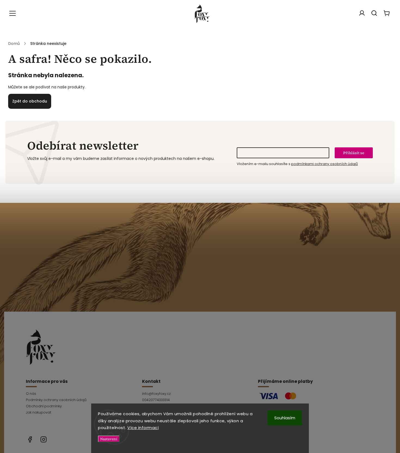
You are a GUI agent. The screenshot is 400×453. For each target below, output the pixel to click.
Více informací (143, 427)
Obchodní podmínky (44, 406)
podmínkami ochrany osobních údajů (324, 164)
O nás (31, 393)
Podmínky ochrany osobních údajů (56, 400)
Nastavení (108, 438)
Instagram (43, 439)
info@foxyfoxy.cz (156, 393)
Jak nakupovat (38, 412)
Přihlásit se (353, 153)
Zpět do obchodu (29, 101)
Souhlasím (284, 418)
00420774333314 (156, 400)
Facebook (30, 439)
